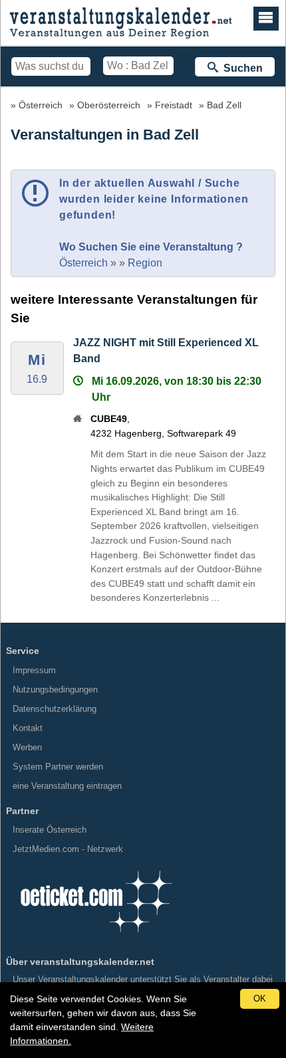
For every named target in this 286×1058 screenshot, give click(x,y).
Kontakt (28, 728)
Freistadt (173, 105)
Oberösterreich (108, 105)
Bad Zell (224, 105)
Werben (27, 747)
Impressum (34, 670)
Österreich (41, 105)
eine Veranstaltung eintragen (67, 786)
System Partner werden (58, 767)
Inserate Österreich (49, 830)
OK (259, 999)
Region (145, 262)
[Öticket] (96, 937)
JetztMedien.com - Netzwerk (68, 849)
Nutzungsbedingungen (55, 689)
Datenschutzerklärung (54, 709)
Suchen (240, 68)
